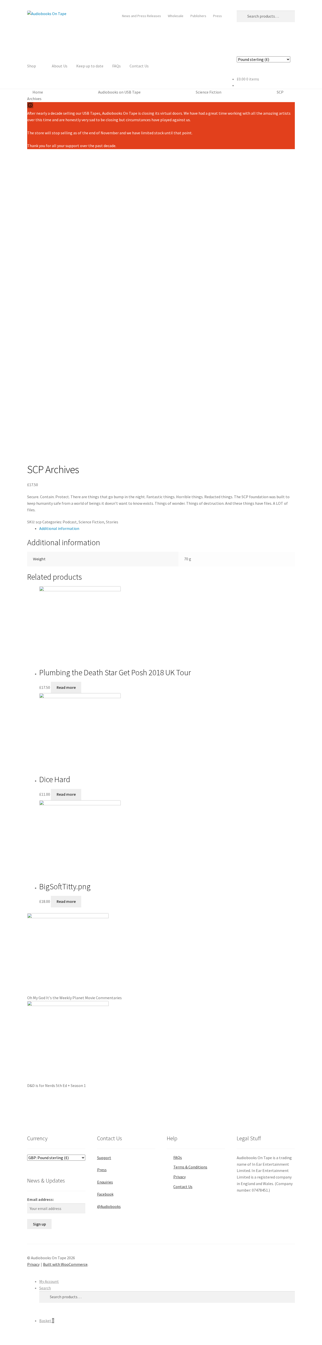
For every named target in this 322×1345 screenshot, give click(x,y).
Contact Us (139, 65)
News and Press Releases (141, 16)
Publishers (198, 16)
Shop (31, 65)
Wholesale (175, 16)
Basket (46, 1320)
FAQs (116, 65)
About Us (59, 65)
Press (217, 16)
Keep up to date (89, 65)
